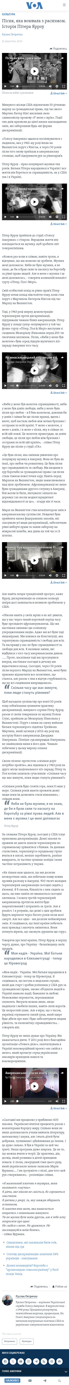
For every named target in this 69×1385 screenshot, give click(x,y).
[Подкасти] (52, 1361)
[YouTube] (30, 1381)
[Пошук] (59, 1381)
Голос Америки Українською (25, 193)
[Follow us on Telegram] (36, 1361)
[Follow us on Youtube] (21, 1361)
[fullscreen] (63, 86)
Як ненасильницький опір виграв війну (32, 357)
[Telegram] (45, 1381)
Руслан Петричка (12, 34)
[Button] (58, 49)
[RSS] (44, 1361)
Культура (8, 14)
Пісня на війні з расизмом (23, 58)
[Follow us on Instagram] (28, 1361)
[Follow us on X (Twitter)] (13, 1361)
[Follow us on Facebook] (5, 1361)
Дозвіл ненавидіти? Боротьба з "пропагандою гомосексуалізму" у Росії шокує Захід (32, 1270)
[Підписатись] (59, 1361)
